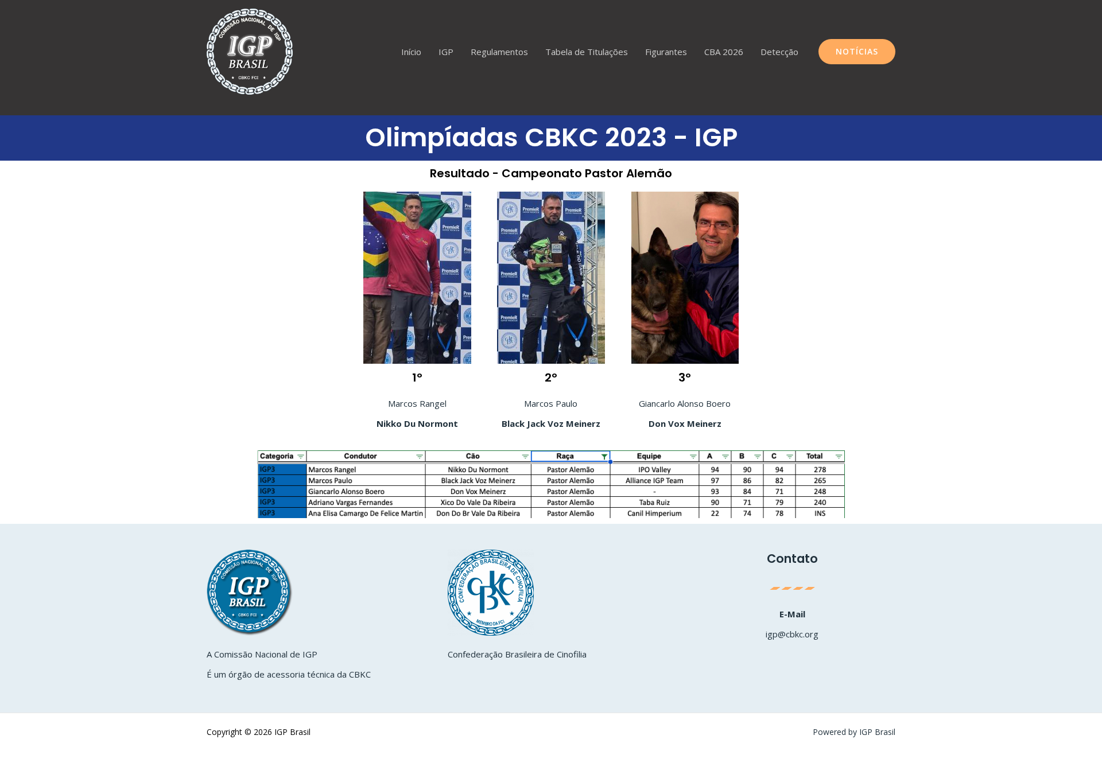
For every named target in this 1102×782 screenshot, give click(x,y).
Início (411, 51)
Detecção (779, 51)
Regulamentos (499, 51)
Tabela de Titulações (586, 51)
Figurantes (666, 51)
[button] (856, 51)
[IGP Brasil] (250, 50)
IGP (446, 51)
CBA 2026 (723, 51)
